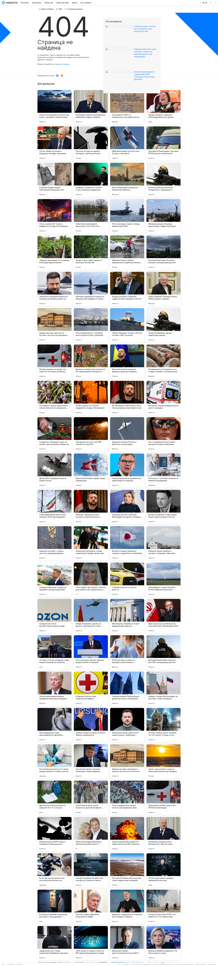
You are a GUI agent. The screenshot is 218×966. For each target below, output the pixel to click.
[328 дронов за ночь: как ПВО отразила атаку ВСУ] (91, 434)
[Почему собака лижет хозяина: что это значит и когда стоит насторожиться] (163, 725)
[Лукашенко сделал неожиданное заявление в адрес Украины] (91, 107)
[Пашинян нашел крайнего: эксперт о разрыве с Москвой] (163, 543)
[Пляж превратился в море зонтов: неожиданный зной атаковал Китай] (127, 798)
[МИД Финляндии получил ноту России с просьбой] (127, 143)
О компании (11, 964)
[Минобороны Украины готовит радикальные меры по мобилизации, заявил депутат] (127, 616)
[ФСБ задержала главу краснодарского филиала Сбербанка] (54, 725)
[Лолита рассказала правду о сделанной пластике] (163, 870)
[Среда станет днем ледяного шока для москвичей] (91, 252)
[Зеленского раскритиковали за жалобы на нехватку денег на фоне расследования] (54, 289)
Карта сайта (212, 964)
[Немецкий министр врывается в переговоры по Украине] (127, 471)
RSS (119, 964)
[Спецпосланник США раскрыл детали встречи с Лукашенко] (127, 689)
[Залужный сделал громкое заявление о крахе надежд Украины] (91, 761)
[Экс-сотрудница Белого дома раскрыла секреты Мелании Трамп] (163, 434)
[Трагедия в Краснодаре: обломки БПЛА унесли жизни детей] (163, 143)
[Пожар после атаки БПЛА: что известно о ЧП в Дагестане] (163, 907)
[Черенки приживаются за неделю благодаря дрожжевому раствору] (54, 252)
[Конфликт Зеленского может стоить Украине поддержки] (91, 180)
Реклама (19, 964)
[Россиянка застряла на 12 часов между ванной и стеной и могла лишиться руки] (54, 761)
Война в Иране (47, 9)
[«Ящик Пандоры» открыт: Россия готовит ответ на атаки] (127, 325)
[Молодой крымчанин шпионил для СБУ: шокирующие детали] (163, 652)
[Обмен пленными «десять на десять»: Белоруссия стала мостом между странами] (91, 616)
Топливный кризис (75, 9)
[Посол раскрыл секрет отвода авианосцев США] (127, 216)
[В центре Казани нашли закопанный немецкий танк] (54, 180)
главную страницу (61, 64)
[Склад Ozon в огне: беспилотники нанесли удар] (54, 616)
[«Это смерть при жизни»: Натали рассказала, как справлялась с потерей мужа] (91, 580)
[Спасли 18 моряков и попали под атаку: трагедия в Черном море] (54, 107)
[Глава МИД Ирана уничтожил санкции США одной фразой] (54, 507)
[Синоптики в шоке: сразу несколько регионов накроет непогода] (91, 798)
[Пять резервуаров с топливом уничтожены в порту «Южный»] (91, 325)
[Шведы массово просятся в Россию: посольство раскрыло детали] (54, 325)
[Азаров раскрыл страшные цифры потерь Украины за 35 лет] (127, 289)
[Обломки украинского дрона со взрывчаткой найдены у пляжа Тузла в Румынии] (91, 289)
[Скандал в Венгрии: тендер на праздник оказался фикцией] (54, 580)
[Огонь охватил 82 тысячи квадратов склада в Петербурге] (54, 216)
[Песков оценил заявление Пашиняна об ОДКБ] (91, 907)
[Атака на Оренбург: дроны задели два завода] (163, 325)
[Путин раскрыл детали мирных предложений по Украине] (91, 652)
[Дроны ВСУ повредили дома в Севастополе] (54, 471)
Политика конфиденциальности (163, 964)
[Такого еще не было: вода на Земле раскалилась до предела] (163, 761)
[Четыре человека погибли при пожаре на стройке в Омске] (91, 870)
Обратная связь (201, 964)
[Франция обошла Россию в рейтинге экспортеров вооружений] (127, 434)
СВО (60, 9)
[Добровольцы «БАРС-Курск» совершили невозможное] (54, 834)
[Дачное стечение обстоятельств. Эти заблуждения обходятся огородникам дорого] (91, 361)
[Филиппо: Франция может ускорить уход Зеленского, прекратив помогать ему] (91, 507)
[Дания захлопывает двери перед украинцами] (91, 471)
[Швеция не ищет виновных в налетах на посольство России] (127, 761)
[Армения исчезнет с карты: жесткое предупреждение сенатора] (54, 543)
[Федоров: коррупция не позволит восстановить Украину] (127, 907)
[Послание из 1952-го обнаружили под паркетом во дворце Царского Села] (127, 107)
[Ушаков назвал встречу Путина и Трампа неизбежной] (91, 725)
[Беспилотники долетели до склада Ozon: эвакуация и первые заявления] (163, 180)
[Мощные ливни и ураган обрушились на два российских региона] (127, 252)
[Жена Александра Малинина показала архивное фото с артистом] (91, 834)
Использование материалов (184, 964)
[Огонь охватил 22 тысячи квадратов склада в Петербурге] (91, 398)
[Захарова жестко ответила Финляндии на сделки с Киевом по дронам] (127, 507)
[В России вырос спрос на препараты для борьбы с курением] (127, 652)
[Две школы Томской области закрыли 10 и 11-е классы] (54, 798)
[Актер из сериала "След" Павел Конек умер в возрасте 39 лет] (163, 507)
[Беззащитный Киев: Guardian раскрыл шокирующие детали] (163, 252)
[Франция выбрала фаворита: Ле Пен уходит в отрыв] (163, 943)
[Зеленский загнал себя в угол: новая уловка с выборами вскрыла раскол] (127, 725)
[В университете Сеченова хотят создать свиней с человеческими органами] (163, 361)
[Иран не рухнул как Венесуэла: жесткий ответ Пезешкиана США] (163, 616)
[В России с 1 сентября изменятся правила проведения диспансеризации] (163, 471)
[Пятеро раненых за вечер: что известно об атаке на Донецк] (54, 361)
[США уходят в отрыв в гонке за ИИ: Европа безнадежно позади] (91, 943)
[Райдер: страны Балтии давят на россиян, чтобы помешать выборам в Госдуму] (163, 689)
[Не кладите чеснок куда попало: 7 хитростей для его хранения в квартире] (54, 398)
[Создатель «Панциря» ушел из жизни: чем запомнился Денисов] (54, 434)
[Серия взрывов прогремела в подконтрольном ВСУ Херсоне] (127, 834)
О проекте (126, 964)
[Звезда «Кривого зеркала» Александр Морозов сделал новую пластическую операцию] (163, 107)
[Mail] (3, 2)
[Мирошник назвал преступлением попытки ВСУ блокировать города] (127, 943)
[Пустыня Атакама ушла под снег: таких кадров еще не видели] (127, 870)
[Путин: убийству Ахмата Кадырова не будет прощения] (54, 143)
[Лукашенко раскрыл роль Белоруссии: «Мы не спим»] (163, 834)
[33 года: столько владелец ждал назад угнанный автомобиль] (54, 652)
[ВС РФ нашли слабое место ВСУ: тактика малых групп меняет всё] (127, 398)
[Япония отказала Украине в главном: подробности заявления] (127, 543)
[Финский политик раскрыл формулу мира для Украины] (127, 361)
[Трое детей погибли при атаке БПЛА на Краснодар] (163, 798)
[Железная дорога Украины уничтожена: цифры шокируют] (163, 216)
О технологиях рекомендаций (141, 964)
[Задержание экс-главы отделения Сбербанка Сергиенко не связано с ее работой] (54, 943)
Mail (3, 964)
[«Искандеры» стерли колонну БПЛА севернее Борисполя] (163, 580)
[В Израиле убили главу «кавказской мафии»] (91, 689)
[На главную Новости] (11, 2)
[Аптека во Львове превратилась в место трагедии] (163, 398)
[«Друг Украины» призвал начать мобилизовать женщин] (163, 289)
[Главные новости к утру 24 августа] (127, 580)
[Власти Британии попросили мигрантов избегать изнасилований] (127, 180)
